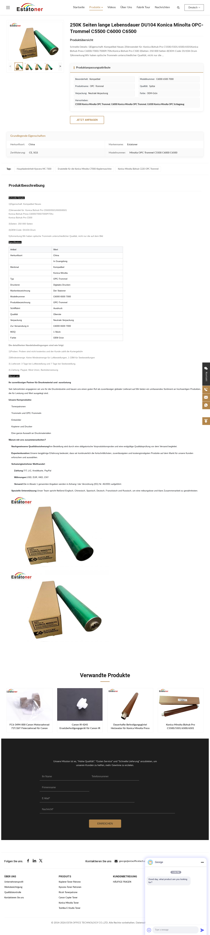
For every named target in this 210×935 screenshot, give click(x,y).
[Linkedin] (34, 861)
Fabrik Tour (143, 7)
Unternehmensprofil (13, 882)
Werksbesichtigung (13, 887)
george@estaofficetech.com (134, 861)
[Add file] (149, 930)
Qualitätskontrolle (12, 892)
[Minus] (202, 862)
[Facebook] (28, 861)
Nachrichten (162, 7)
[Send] (202, 930)
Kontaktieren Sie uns (14, 898)
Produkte (95, 7)
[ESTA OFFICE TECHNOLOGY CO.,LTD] (30, 7)
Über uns (126, 7)
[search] (178, 7)
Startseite (79, 7)
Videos (111, 7)
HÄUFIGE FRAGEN (122, 882)
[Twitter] (41, 861)
